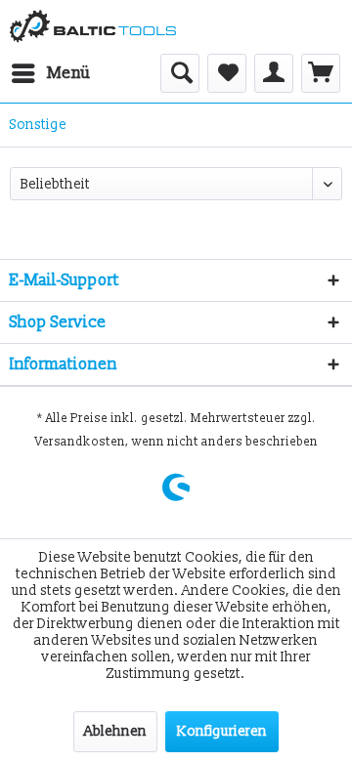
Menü (69, 73)
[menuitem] (50, 73)
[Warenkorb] (320, 73)
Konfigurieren (222, 731)
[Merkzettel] (226, 73)
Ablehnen (115, 731)
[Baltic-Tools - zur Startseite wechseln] (93, 27)
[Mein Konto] (273, 73)
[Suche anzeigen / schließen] (179, 73)
